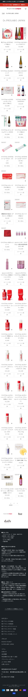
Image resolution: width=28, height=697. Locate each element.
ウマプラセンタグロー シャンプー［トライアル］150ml (7, 429)
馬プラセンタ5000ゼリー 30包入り (7, 43)
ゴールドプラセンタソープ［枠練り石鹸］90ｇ (20, 459)
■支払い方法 (5, 532)
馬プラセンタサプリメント (9, 626)
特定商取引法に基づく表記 (9, 657)
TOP (3, 13)
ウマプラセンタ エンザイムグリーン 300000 (7, 131)
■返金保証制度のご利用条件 (9, 592)
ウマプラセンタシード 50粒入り (21, 215)
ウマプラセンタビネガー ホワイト (20, 72)
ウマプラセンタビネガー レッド (7, 72)
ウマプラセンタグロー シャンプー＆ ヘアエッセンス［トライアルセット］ (20, 398)
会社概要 (4, 654)
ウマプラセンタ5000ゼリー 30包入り (21, 131)
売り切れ (7, 137)
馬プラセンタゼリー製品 (9, 629)
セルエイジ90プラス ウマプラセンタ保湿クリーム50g (20, 275)
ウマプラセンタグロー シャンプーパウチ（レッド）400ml (20, 305)
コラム (3, 649)
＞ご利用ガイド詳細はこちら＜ (14, 609)
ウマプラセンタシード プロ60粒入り (7, 186)
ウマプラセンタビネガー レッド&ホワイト (20, 43)
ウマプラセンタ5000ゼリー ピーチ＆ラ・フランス (7, 158)
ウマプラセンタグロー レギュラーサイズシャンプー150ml (20, 336)
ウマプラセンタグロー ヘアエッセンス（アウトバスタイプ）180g (20, 366)
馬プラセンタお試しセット (9, 634)
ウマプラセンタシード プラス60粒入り (21, 186)
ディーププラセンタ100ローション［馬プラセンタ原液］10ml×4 (7, 490)
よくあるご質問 (6, 662)
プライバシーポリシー (8, 659)
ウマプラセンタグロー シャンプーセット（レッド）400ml (7, 305)
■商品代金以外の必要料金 (8, 546)
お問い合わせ (5, 664)
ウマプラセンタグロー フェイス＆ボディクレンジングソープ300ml (7, 460)
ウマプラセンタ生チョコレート (7, 243)
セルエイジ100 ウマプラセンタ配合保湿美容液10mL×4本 (20, 244)
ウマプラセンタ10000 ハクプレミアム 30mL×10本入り (7, 101)
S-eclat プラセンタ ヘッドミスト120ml (21, 490)
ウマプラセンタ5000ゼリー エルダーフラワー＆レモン (21, 158)
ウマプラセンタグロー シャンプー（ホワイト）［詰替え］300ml (7, 397)
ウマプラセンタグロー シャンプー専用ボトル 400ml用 (7, 336)
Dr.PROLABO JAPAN (12, 13)
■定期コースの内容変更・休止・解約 (11, 566)
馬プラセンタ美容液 (7, 624)
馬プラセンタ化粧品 (7, 621)
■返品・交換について (7, 582)
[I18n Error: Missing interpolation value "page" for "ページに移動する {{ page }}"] (17, 503)
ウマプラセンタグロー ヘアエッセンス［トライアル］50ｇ (20, 429)
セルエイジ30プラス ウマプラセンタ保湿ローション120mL (7, 275)
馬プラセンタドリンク (8, 631)
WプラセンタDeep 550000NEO (21, 100)
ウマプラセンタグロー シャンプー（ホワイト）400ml (7, 366)
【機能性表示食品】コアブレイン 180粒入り (7, 215)
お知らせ (4, 652)
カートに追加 (7, 50)
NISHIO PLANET (7, 642)
